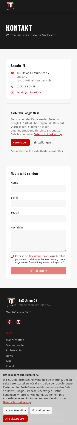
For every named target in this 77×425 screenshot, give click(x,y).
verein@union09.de (29, 92)
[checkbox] (12, 256)
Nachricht (17, 227)
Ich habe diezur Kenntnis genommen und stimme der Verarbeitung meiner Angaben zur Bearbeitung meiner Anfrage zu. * (40, 259)
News (9, 355)
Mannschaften (15, 340)
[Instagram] (18, 322)
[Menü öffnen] (67, 6)
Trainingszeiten (15, 345)
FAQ (8, 361)
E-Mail (15, 197)
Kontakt (11, 366)
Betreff (15, 212)
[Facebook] (9, 322)
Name (14, 182)
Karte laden (20, 142)
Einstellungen (42, 142)
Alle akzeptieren (15, 418)
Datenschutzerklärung (48, 134)
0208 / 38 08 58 (26, 86)
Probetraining (14, 350)
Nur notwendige (15, 410)
